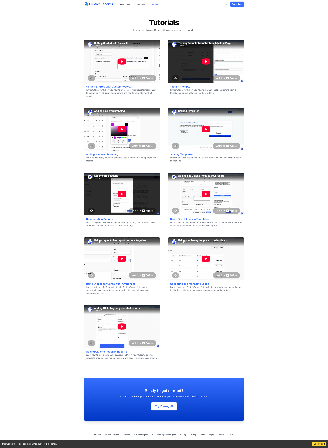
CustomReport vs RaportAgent (135, 435)
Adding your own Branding (102, 154)
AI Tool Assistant (112, 435)
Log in (224, 4)
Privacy (193, 435)
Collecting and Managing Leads (189, 284)
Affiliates (154, 4)
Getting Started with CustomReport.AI (109, 86)
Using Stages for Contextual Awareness (110, 284)
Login (211, 435)
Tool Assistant (125, 4)
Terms (202, 435)
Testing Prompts (180, 86)
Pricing (183, 435)
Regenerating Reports (99, 219)
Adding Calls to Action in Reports (106, 351)
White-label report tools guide (164, 435)
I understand (319, 443)
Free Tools (141, 4)
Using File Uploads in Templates (189, 219)
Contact (221, 435)
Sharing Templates (181, 154)
